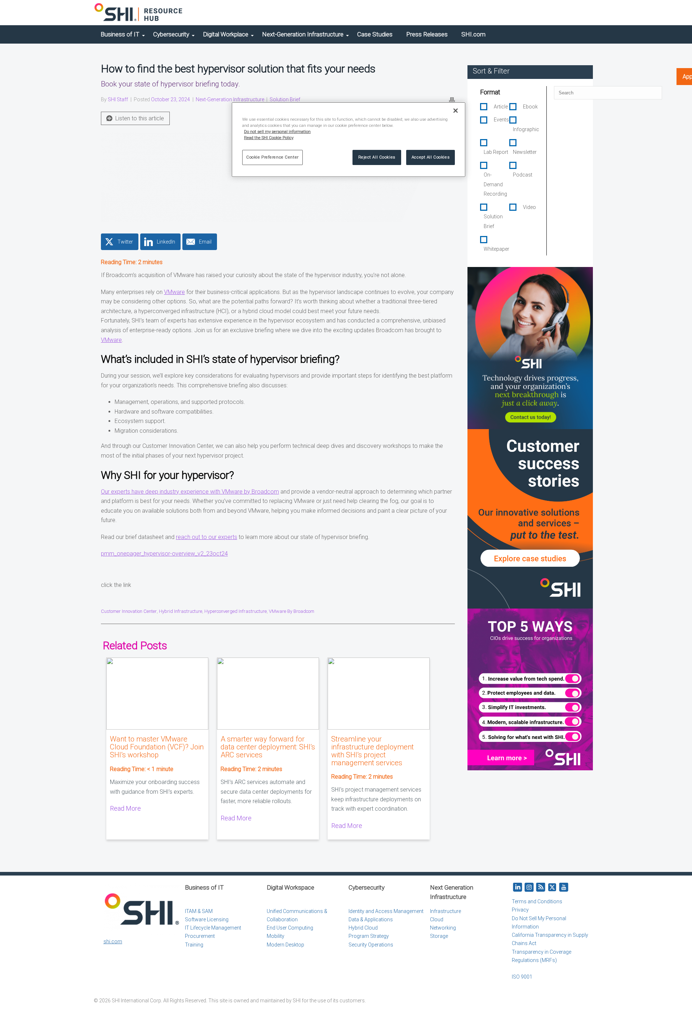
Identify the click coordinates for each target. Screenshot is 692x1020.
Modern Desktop (285, 945)
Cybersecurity (171, 34)
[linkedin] (517, 887)
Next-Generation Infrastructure (302, 34)
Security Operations (371, 945)
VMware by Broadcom (291, 611)
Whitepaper (496, 249)
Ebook (530, 107)
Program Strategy (369, 936)
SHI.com (473, 34)
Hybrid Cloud (363, 928)
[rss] (540, 887)
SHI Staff (118, 99)
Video (529, 207)
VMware (174, 292)
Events (501, 120)
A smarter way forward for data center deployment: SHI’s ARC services (268, 747)
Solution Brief (285, 99)
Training (194, 945)
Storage (439, 936)
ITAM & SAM (199, 911)
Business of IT (120, 34)
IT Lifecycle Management (213, 928)
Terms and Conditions (537, 901)
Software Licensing (207, 919)
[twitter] (552, 887)
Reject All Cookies (376, 157)
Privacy (520, 910)
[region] (348, 139)
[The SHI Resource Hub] (139, 12)
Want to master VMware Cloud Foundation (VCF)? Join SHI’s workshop (157, 747)
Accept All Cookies (430, 157)
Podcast (522, 175)
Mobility (275, 936)
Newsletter (525, 152)
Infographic (526, 129)
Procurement (200, 936)
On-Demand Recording (495, 184)
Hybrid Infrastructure (180, 611)
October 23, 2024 (170, 99)
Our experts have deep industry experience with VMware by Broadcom (190, 491)
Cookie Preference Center (272, 157)
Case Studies (374, 34)
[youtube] (563, 887)
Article (501, 107)
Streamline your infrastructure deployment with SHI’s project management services (372, 751)
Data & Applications (371, 919)
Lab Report (496, 152)
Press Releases (427, 34)
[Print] (452, 99)
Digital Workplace (225, 34)
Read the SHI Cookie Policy (268, 137)
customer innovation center (129, 611)
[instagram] (529, 887)
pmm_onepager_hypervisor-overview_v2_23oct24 (164, 553)
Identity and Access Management (386, 911)
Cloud (436, 919)
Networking (443, 928)
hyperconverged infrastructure (235, 611)
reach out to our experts (206, 537)
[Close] (455, 111)
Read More (125, 808)
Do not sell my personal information (277, 131)
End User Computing (290, 928)
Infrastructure (445, 911)
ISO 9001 (522, 977)
